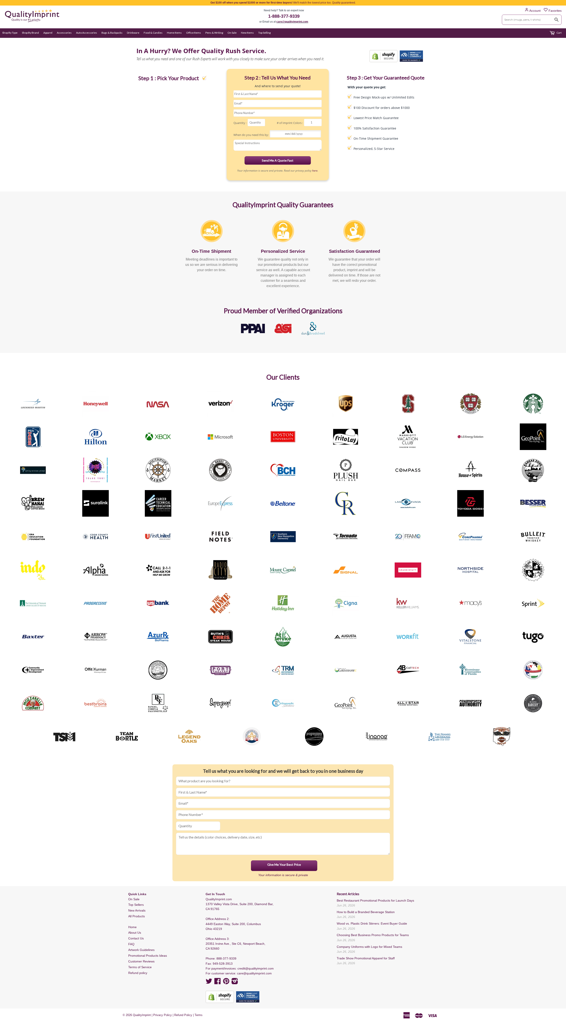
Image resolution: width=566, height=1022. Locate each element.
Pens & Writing (214, 32)
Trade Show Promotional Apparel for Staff (366, 958)
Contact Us (136, 938)
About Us (134, 932)
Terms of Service (140, 967)
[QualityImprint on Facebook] (217, 982)
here (314, 170)
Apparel (47, 32)
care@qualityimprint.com (292, 21)
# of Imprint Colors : (290, 123)
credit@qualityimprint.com (255, 968)
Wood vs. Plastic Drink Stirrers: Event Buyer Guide (372, 923)
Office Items (193, 32)
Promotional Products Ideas (147, 955)
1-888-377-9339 (284, 16)
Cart (559, 32)
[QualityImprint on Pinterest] (226, 982)
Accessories (64, 32)
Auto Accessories (86, 32)
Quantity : (240, 123)
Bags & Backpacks (111, 32)
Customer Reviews (141, 961)
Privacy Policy (162, 1015)
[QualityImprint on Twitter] (209, 982)
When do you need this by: (251, 135)
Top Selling (264, 32)
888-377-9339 (226, 958)
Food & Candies (153, 32)
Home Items (174, 32)
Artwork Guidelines (141, 950)
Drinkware (133, 32)
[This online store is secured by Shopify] (383, 56)
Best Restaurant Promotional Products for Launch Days (375, 900)
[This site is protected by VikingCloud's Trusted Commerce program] (411, 56)
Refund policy (137, 973)
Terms (199, 1015)
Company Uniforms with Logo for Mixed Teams (369, 947)
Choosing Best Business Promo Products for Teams (373, 935)
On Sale (232, 32)
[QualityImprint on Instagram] (234, 982)
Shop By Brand (30, 32)
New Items (247, 32)
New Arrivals (136, 910)
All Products (136, 916)
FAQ (131, 944)
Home (132, 927)
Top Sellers (136, 904)
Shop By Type (9, 32)
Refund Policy (183, 1015)
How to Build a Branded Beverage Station (366, 912)
